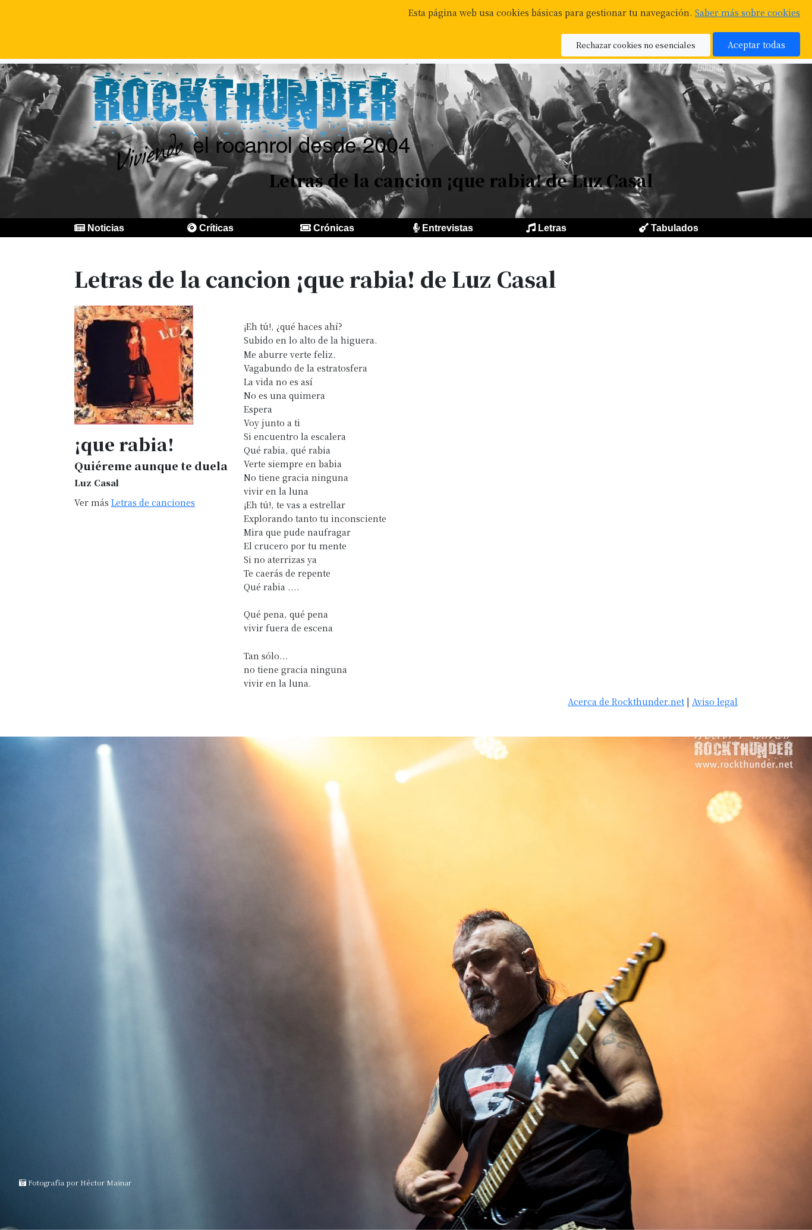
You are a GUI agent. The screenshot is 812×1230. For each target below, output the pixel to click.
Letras (552, 228)
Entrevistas (447, 228)
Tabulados (674, 228)
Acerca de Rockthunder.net (626, 701)
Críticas (216, 228)
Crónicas (333, 228)
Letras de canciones (153, 502)
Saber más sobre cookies (747, 12)
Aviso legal (715, 701)
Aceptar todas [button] (756, 44)
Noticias (105, 228)
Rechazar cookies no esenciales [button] (635, 45)
